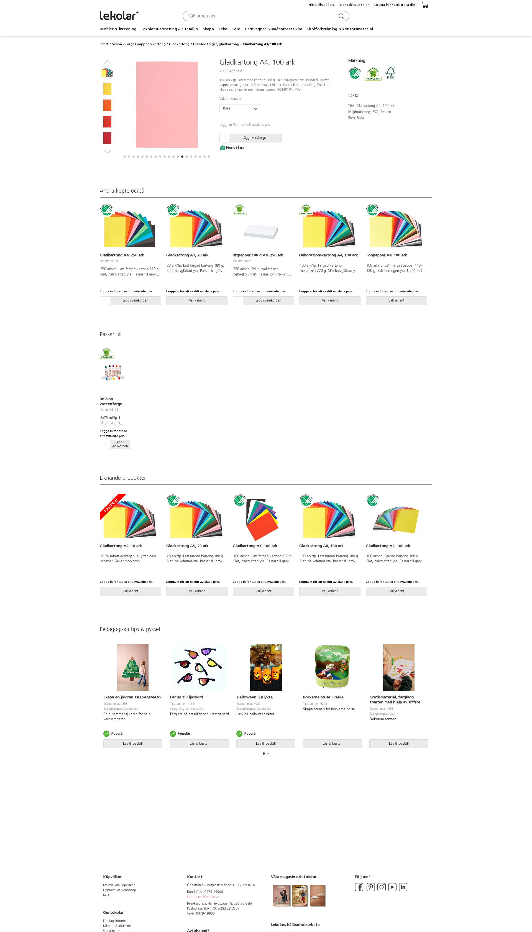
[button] (125, 156)
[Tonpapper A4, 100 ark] (396, 228)
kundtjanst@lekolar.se (203, 897)
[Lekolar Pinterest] (370, 890)
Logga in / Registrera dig (394, 5)
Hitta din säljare (322, 5)
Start (104, 44)
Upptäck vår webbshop (119, 890)
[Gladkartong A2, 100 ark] (396, 519)
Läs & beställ (133, 743)
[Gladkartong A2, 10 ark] (130, 519)
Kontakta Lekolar (354, 5)
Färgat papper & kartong (146, 44)
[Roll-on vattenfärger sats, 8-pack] (113, 372)
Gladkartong (179, 44)
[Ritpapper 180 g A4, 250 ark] (263, 228)
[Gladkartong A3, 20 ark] (196, 228)
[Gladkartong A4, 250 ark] (130, 228)
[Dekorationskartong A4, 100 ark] (329, 228)
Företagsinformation (117, 921)
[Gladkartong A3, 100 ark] (263, 519)
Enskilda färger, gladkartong (216, 44)
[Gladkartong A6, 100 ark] (329, 519)
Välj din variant (230, 99)
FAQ (106, 895)
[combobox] (265, 16)
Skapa (117, 44)
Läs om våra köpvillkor (119, 885)
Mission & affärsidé (117, 926)
